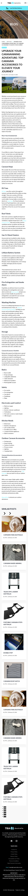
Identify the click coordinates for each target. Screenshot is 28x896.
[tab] (5, 807)
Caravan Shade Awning (12, 563)
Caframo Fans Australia (13, 535)
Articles (4, 47)
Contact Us (14, 849)
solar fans (10, 201)
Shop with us (5, 497)
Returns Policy (14, 856)
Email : (7, 867)
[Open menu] (1, 3)
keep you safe (15, 292)
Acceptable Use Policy (14, 858)
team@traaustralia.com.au (15, 867)
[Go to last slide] (4, 513)
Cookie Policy (14, 854)
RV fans (4, 191)
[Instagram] (16, 841)
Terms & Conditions (14, 861)
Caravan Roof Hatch (11, 681)
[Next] (10, 513)
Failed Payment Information (14, 863)
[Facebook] (11, 841)
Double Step (8, 653)
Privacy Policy (14, 851)
